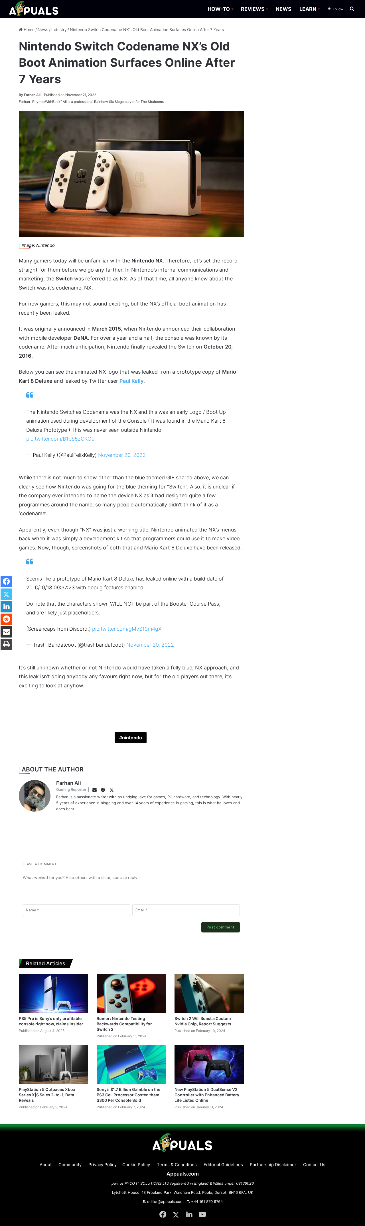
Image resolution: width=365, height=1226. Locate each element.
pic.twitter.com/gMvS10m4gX (126, 629)
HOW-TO (219, 9)
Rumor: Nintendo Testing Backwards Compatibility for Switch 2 (124, 1024)
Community (70, 1164)
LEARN (307, 9)
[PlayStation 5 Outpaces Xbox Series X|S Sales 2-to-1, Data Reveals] (53, 1064)
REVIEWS (253, 9)
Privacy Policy (102, 1164)
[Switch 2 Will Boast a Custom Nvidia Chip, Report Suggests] (209, 993)
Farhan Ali (29, 95)
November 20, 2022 (122, 455)
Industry (59, 29)
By (21, 95)
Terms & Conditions (177, 1164)
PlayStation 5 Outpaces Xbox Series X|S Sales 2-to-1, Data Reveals (47, 1095)
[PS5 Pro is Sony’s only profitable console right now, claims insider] (53, 993)
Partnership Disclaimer (273, 1164)
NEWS (283, 9)
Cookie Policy (136, 1164)
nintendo (132, 737)
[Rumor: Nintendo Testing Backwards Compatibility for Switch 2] (131, 993)
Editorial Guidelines (223, 1164)
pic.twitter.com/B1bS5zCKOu (60, 439)
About (46, 1164)
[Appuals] (34, 9)
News (43, 29)
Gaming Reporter (71, 789)
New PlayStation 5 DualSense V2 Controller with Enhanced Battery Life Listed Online (207, 1095)
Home (29, 29)
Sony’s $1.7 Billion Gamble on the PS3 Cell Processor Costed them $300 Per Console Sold (128, 1095)
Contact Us (314, 1164)
